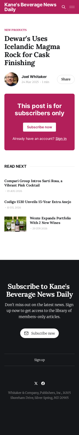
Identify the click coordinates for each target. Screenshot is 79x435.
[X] (36, 383)
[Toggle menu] (72, 7)
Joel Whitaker (34, 76)
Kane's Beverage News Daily (30, 7)
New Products (15, 30)
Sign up (39, 360)
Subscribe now (39, 127)
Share (65, 79)
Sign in (61, 138)
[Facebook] (43, 383)
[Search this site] (63, 7)
